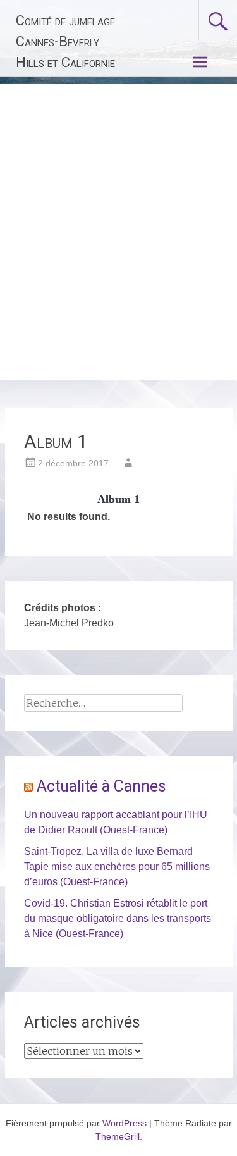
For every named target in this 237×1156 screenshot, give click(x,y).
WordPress (124, 1123)
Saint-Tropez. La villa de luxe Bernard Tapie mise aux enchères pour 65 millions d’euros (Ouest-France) (117, 866)
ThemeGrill (117, 1136)
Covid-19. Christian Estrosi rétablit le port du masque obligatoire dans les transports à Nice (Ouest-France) (117, 918)
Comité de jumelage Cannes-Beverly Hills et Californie (65, 41)
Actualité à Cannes (101, 786)
